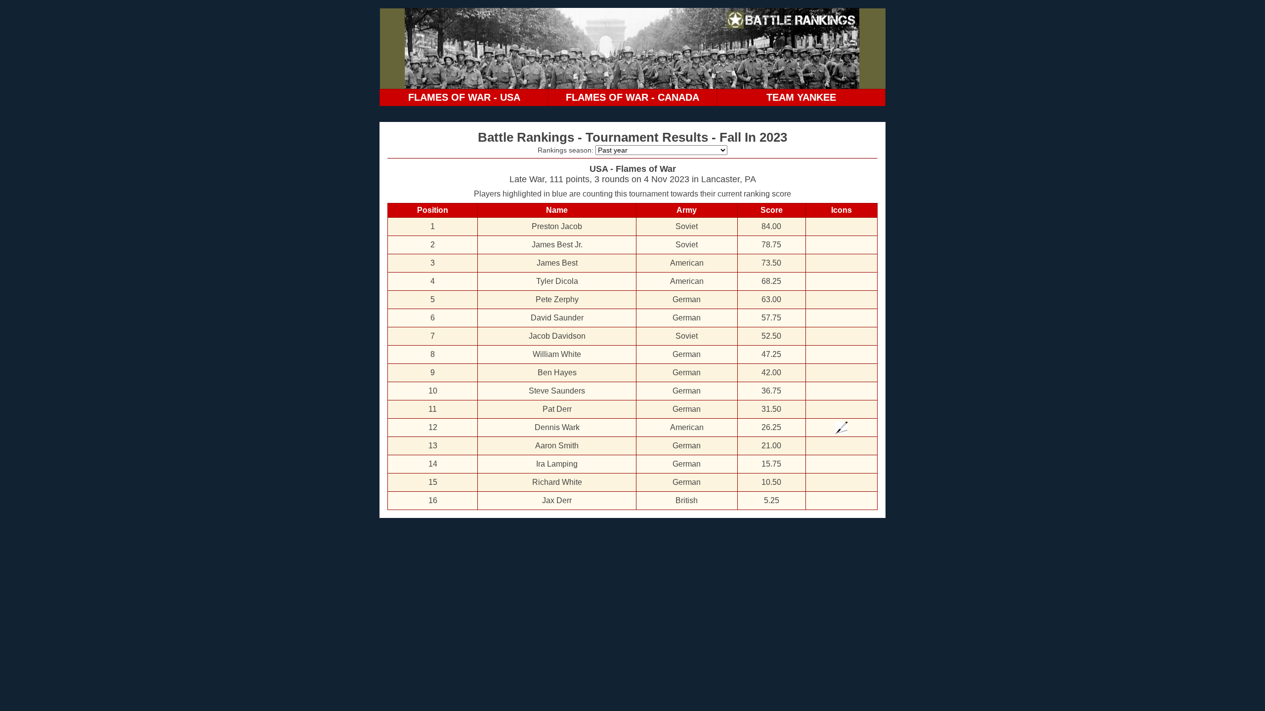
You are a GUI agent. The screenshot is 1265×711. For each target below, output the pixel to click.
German (687, 299)
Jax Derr (557, 500)
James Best (557, 263)
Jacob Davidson (557, 336)
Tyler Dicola (557, 281)
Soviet (686, 226)
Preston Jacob (557, 226)
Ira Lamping (557, 464)
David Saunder (557, 318)
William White (557, 354)
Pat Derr (557, 409)
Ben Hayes (557, 372)
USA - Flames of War (633, 169)
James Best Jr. (557, 244)
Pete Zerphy (557, 299)
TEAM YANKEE (801, 97)
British (686, 500)
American (687, 263)
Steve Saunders (557, 391)
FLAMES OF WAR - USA (464, 97)
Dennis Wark (557, 427)
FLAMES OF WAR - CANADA (632, 97)
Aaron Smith (557, 445)
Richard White (557, 482)
